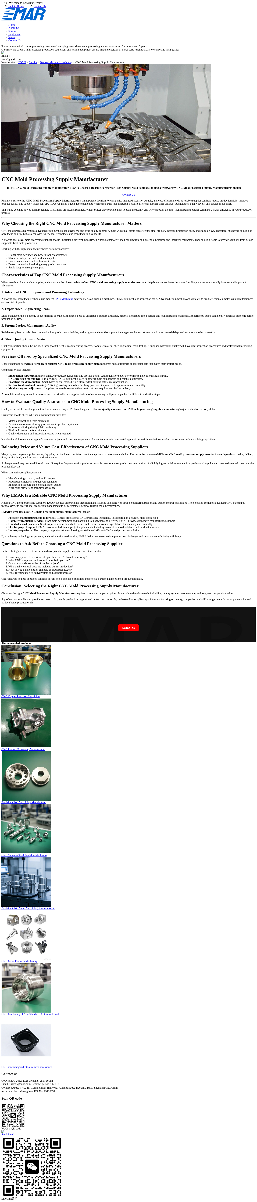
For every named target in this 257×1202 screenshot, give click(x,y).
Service (12, 31)
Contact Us (40, 6)
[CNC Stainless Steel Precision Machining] (26, 852)
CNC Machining (64, 298)
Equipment (14, 34)
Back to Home (16, 6)
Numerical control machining (56, 62)
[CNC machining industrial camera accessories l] (26, 1064)
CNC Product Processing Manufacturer (23, 749)
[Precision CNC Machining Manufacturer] (26, 799)
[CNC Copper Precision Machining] (26, 693)
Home (11, 24)
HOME (22, 62)
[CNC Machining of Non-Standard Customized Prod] (26, 1011)
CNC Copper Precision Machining (20, 696)
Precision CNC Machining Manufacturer (23, 802)
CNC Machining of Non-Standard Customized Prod (30, 1014)
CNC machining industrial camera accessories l (27, 1067)
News (11, 37)
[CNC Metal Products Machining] (26, 958)
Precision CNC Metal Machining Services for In (28, 908)
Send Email (7, 1134)
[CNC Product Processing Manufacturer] (26, 746)
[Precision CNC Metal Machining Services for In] (26, 905)
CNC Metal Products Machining (19, 961)
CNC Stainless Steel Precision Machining (24, 855)
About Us (13, 27)
